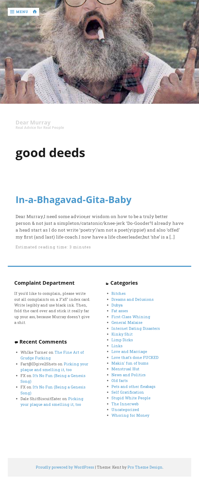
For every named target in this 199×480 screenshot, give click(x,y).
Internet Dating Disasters (135, 328)
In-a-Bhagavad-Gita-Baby (73, 199)
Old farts (119, 380)
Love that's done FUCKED (135, 357)
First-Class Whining (130, 316)
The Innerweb (125, 403)
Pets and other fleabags (133, 386)
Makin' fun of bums (129, 363)
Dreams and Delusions (132, 299)
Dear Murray (33, 122)
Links (117, 345)
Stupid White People (131, 397)
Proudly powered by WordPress (65, 467)
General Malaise (127, 322)
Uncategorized (125, 409)
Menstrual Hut (125, 368)
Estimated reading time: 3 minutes (53, 247)
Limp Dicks (122, 339)
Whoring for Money (130, 415)
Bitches (118, 293)
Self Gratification (127, 392)
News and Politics (128, 374)
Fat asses (119, 310)
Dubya (117, 305)
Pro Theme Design (145, 467)
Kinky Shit (122, 334)
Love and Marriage (129, 351)
